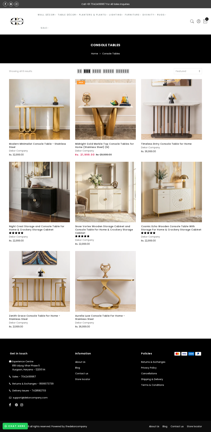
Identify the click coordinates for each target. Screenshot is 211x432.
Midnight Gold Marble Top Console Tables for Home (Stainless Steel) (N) (104, 145)
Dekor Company (18, 150)
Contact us (81, 373)
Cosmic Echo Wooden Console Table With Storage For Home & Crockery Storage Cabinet (171, 228)
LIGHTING (115, 14)
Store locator (82, 379)
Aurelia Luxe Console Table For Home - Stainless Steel (100, 317)
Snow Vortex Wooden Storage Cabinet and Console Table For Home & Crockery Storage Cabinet (104, 230)
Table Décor (67, 14)
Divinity (148, 14)
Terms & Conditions (152, 385)
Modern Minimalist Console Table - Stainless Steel (37, 145)
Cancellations (149, 373)
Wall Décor (46, 14)
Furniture (132, 14)
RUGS (161, 14)
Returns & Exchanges (153, 362)
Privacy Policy (149, 367)
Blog (77, 367)
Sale (44, 27)
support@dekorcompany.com (30, 397)
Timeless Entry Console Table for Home (166, 143)
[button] (16, 233)
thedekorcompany (76, 426)
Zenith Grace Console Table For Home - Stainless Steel (34, 317)
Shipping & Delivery (152, 379)
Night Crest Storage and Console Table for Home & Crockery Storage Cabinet (36, 228)
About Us (80, 362)
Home (94, 53)
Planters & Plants (92, 14)
